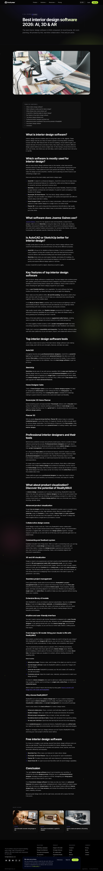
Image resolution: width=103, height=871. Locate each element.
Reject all (68, 859)
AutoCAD (30, 350)
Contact (87, 854)
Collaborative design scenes (38, 523)
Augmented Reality (57, 854)
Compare (71, 847)
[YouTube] (12, 860)
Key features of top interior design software (37, 115)
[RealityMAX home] (10, 2)
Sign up (95, 2)
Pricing (60, 2)
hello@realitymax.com (10, 856)
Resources (52, 2)
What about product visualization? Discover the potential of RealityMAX (44, 121)
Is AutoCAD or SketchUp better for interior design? (39, 113)
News (70, 852)
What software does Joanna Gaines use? (36, 111)
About (86, 850)
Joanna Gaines (30, 222)
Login (88, 2)
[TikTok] (19, 860)
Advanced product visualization (39, 505)
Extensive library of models (37, 598)
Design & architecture (42, 850)
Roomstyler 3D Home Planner (38, 400)
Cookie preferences (93, 868)
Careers (87, 852)
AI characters (40, 854)
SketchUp (30, 367)
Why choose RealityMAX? (37, 695)
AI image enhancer (57, 850)
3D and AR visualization (36, 557)
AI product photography (43, 852)
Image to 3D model (57, 847)
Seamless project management (39, 579)
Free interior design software (33, 123)
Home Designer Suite (35, 385)
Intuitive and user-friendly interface (41, 615)
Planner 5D (30, 415)
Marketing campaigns (42, 847)
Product (35, 2)
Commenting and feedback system (40, 540)
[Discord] (6, 860)
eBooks (71, 854)
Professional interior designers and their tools (37, 119)
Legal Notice (85, 868)
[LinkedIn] (9, 860)
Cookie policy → (36, 866)
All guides (27, 14)
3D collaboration (57, 852)
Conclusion (29, 125)
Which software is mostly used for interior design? (38, 109)
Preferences (60, 859)
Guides (71, 850)
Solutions (43, 2)
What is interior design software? (34, 107)
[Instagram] (16, 860)
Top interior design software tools (34, 117)
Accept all (75, 859)
